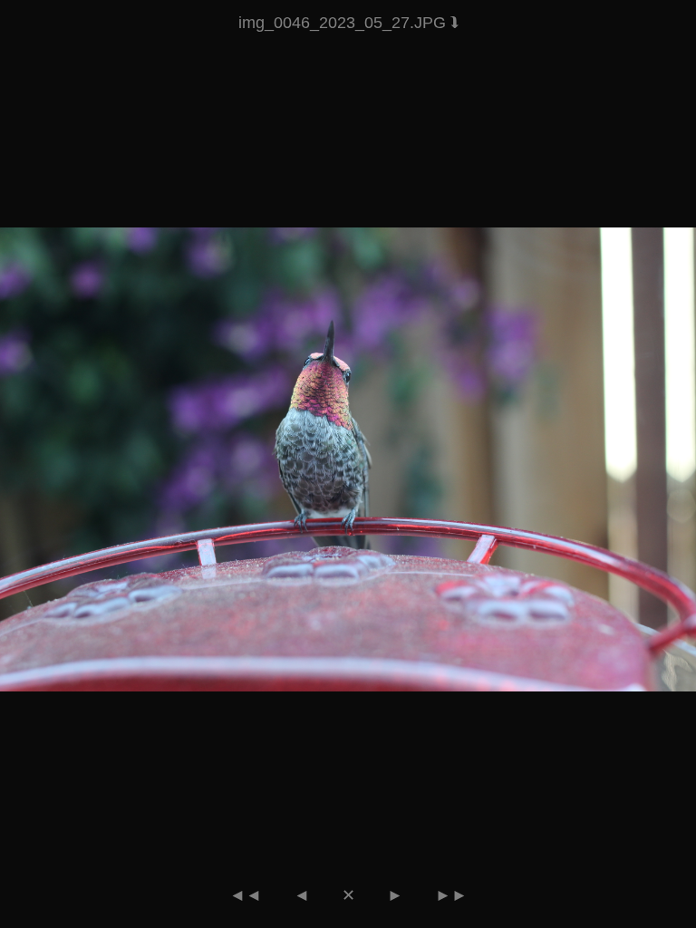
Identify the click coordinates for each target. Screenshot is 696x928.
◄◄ (245, 895)
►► (451, 895)
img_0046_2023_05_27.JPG (344, 23)
